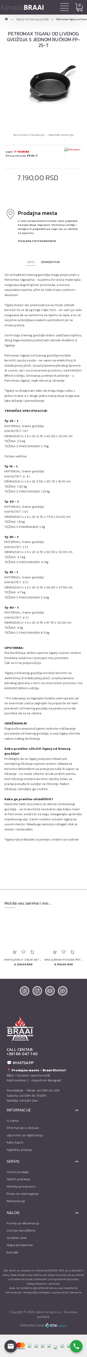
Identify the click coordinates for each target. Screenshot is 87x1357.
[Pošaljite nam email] (10, 1346)
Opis (31, 261)
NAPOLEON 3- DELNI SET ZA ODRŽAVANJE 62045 (23, 960)
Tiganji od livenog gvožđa (32, 19)
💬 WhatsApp (20, 1063)
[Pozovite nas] (76, 1346)
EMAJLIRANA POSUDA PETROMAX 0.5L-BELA (64, 960)
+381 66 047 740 (22, 1054)
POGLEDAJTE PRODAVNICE (37, 241)
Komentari (50, 261)
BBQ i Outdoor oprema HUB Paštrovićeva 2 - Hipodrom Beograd (36, 1075)
